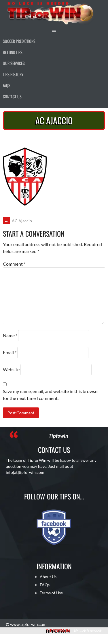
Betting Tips (12, 52)
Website (11, 369)
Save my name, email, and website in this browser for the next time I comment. (51, 394)
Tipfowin (58, 435)
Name (10, 335)
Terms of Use (51, 592)
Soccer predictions (19, 41)
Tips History (13, 74)
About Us (48, 576)
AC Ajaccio (18, 220)
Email (9, 352)
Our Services (14, 63)
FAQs (6, 85)
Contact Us (12, 96)
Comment (14, 264)
